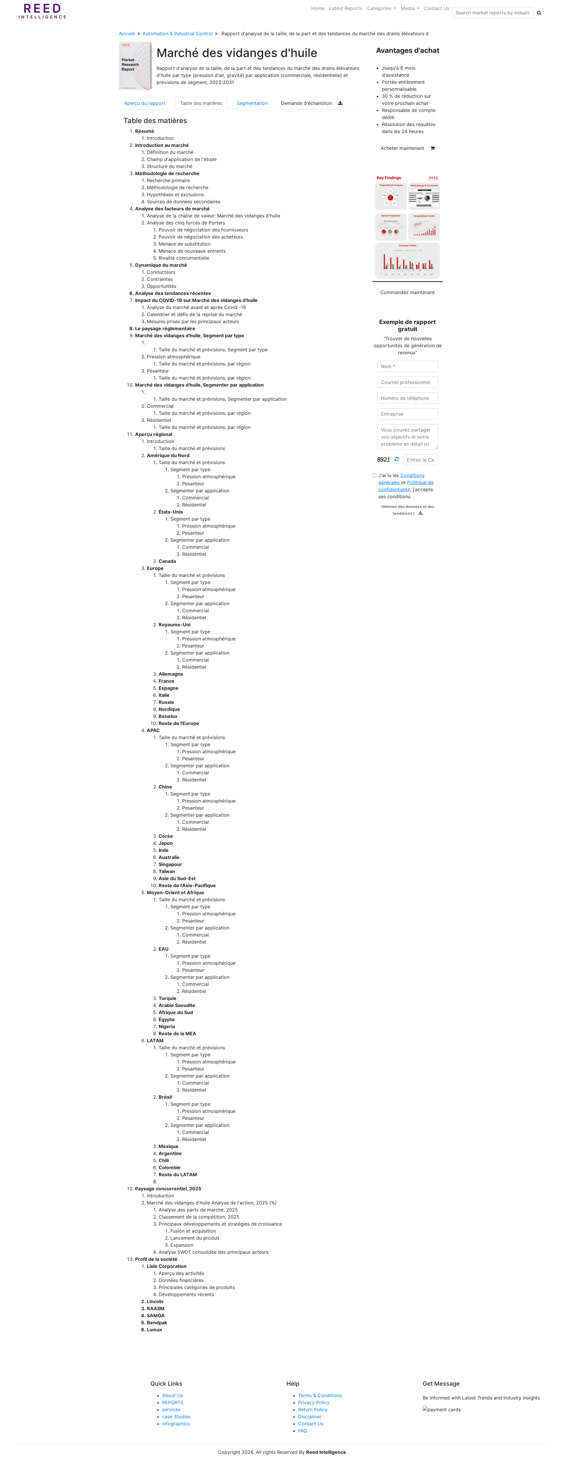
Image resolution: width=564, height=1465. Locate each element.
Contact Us (436, 8)
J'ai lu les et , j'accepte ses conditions (406, 485)
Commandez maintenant (407, 292)
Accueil (127, 33)
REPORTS (172, 1402)
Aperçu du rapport (144, 103)
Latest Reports (345, 8)
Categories (380, 8)
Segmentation (252, 103)
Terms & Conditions (320, 1395)
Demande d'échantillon (307, 103)
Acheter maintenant (403, 148)
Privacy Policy (314, 1402)
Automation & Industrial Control (177, 33)
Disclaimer (309, 1416)
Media (408, 8)
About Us (172, 1395)
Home (318, 8)
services (171, 1409)
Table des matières (201, 103)
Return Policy (313, 1409)
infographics (176, 1424)
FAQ (302, 1431)
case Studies (176, 1416)
